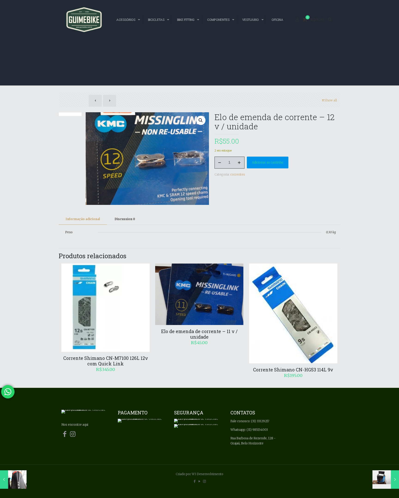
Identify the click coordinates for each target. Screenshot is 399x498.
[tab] (83, 219)
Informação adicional (83, 219)
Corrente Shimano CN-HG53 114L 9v (293, 370)
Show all (330, 100)
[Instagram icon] (204, 481)
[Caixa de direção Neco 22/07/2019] (385, 479)
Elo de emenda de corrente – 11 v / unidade (199, 334)
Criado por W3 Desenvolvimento (199, 474)
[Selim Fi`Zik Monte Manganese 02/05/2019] (13, 479)
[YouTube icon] (199, 481)
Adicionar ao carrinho (267, 162)
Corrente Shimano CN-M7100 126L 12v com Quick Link (105, 361)
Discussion (125, 219)
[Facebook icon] (194, 481)
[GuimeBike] (84, 19)
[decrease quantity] (220, 162)
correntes (237, 174)
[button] (201, 120)
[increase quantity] (239, 162)
